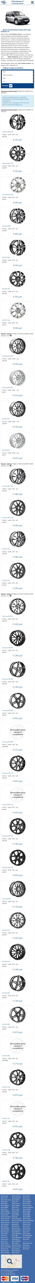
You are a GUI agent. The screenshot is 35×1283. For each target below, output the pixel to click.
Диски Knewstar (16, 1218)
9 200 (17, 234)
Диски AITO (4, 1198)
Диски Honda (5, 1250)
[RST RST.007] (17, 409)
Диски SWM (26, 1213)
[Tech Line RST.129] (17, 763)
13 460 (17, 494)
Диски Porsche (16, 1247)
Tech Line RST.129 (7, 773)
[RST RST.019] (17, 920)
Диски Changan (5, 1213)
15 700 (17, 907)
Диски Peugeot (16, 1245)
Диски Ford (4, 1237)
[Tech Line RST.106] (17, 153)
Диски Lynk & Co (16, 1230)
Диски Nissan (16, 1239)
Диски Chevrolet (5, 1217)
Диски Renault (16, 1250)
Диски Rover (15, 1252)
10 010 (17, 396)
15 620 (17, 624)
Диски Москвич (27, 1235)
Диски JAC (15, 1202)
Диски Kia (15, 1217)
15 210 (17, 750)
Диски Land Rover (17, 1220)
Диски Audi (4, 1202)
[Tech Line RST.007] (17, 346)
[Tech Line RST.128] (17, 476)
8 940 (17, 203)
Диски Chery (4, 1215)
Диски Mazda (16, 1232)
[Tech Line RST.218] (17, 508)
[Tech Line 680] (17, 216)
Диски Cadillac (5, 1211)
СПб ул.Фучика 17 (17, 1)
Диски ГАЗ (26, 1232)
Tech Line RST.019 (7, 616)
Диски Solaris (27, 1203)
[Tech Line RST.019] (17, 606)
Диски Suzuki (26, 1211)
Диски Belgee (5, 1205)
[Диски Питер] (4, 2)
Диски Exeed (4, 1232)
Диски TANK (26, 1215)
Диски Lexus (15, 1222)
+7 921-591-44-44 (17, 3)
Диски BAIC (4, 1203)
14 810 (17, 781)
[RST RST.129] (17, 1077)
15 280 (17, 656)
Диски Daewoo (5, 1222)
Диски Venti (26, 1247)
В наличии (5, 85)
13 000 (17, 526)
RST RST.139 (6, 1150)
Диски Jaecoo (16, 1203)
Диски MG (15, 1235)
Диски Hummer (16, 1196)
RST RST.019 (6, 930)
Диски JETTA (15, 1211)
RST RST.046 (6, 257)
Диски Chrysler (5, 1218)
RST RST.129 (6, 1087)
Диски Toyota (27, 1218)
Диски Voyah (27, 1224)
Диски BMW (4, 1207)
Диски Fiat (4, 1235)
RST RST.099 (6, 993)
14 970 (17, 719)
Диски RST (26, 1249)
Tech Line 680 (6, 226)
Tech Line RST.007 (7, 356)
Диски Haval (4, 1249)
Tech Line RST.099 (7, 679)
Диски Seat (26, 1198)
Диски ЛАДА (26, 1234)
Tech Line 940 (6, 899)
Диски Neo (26, 1245)
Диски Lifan (15, 1224)
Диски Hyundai (16, 1198)
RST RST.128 (6, 549)
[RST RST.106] (17, 279)
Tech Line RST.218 (7, 518)
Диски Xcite (26, 1226)
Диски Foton (4, 1239)
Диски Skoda (26, 1200)
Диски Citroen (5, 1220)
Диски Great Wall (6, 1247)
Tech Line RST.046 (7, 132)
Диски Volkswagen (28, 1220)
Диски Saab (26, 1196)
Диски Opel (15, 1243)
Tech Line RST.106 (7, 163)
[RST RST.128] (17, 539)
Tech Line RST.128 (7, 486)
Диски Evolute (5, 1230)
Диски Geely (4, 1243)
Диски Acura (4, 1196)
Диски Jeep (15, 1207)
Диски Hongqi (5, 1252)
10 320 (17, 364)
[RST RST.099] (17, 983)
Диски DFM (4, 1226)
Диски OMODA (16, 1241)
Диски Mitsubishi (17, 1237)
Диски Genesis (5, 1245)
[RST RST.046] (17, 247)
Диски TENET (26, 1217)
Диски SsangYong (28, 1207)
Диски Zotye (26, 1230)
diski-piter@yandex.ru (16, 105)
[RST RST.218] (17, 570)
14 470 (17, 813)
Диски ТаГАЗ (26, 1237)
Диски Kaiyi (15, 1213)
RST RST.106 (6, 289)
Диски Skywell (27, 1202)
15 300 (17, 687)
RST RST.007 (6, 419)
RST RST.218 (6, 580)
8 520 (17, 140)
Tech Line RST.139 (7, 836)
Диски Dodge (5, 1228)
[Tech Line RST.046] (17, 122)
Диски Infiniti (15, 1200)
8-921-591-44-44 (24, 103)
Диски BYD (4, 1209)
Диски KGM (15, 1215)
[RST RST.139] (17, 1140)
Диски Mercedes (17, 1234)
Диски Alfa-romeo (6, 1200)
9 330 (17, 171)
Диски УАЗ (26, 1239)
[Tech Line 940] (17, 889)
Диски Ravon (16, 1249)
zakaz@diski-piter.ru (10, 1274)
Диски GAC (4, 1241)
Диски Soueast (27, 1205)
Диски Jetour (15, 1209)
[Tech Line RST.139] (17, 826)
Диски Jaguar (16, 1205)
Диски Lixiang (16, 1228)
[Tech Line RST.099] (17, 669)
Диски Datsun (5, 1224)
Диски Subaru (27, 1209)
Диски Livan (15, 1226)
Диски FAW (4, 1234)
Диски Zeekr (26, 1228)
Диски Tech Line (27, 1243)
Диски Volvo (26, 1222)
